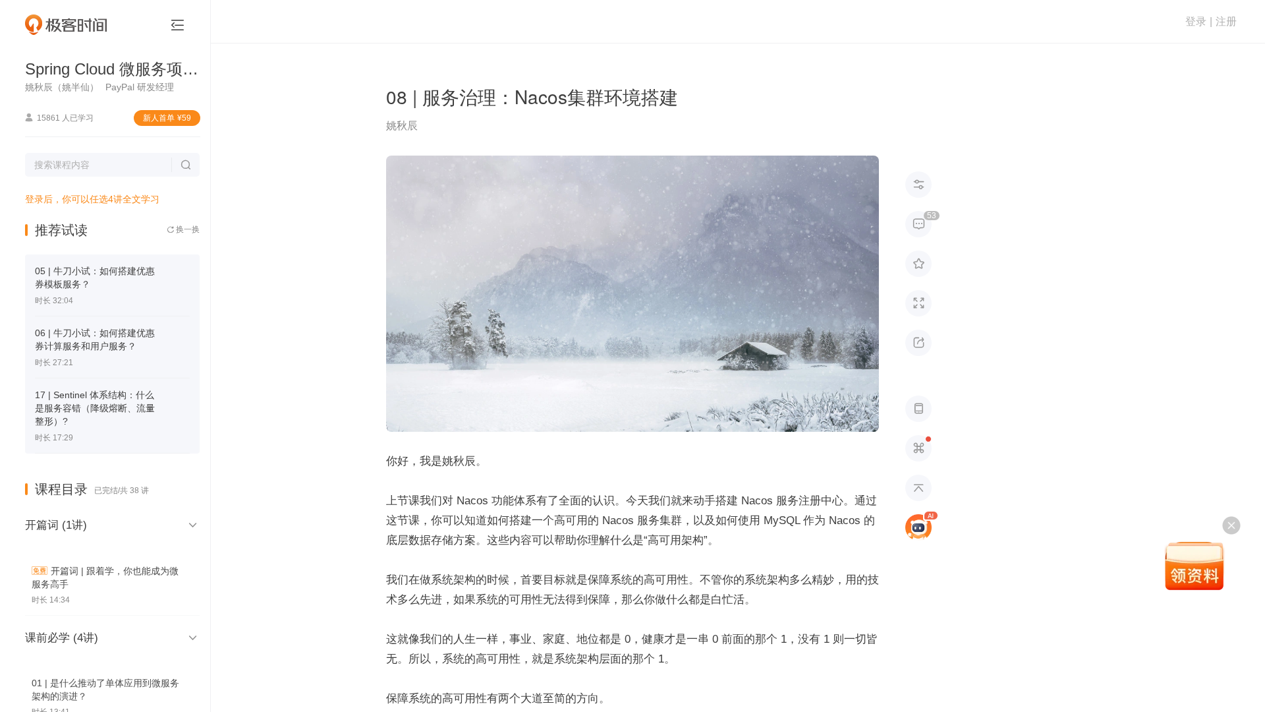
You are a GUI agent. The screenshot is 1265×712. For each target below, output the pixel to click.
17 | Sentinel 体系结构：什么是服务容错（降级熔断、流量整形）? (95, 408)
